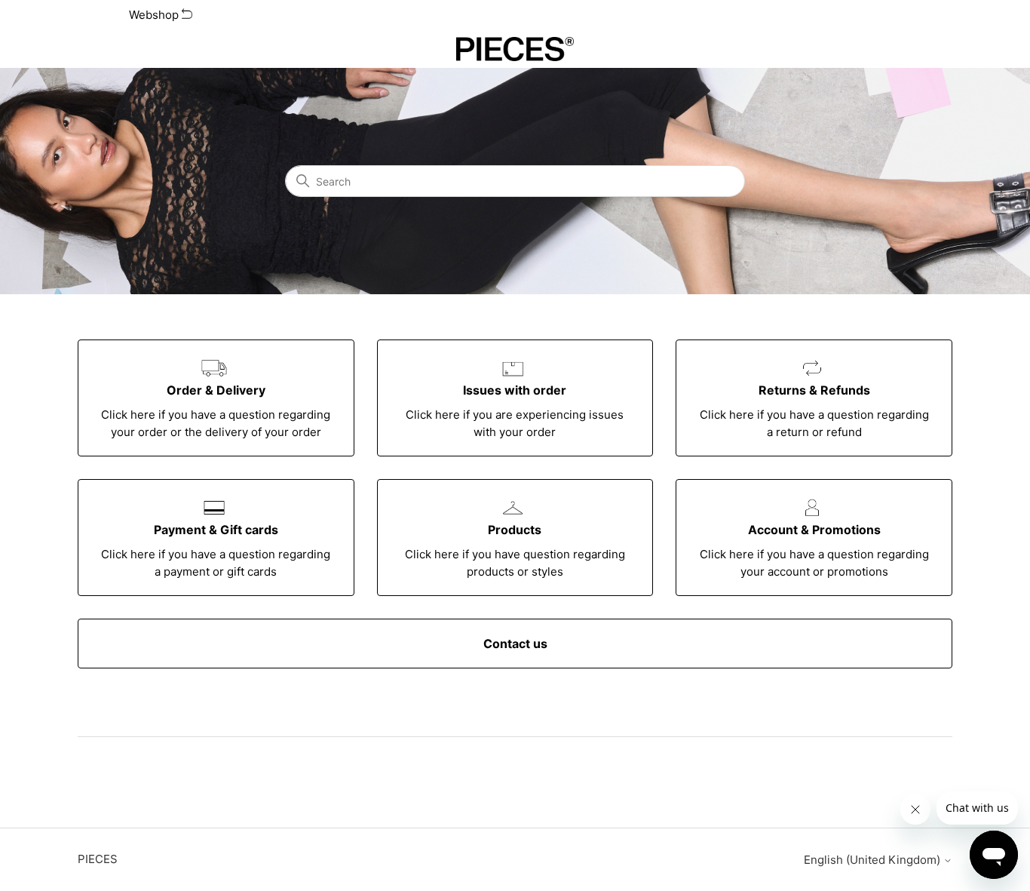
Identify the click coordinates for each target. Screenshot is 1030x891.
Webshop (155, 15)
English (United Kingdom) (873, 859)
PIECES (98, 859)
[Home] (515, 49)
